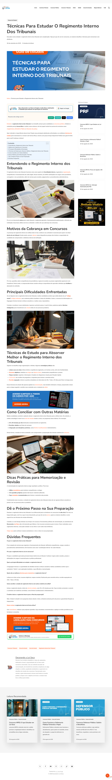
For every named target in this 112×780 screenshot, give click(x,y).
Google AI (69, 117)
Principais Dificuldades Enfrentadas (18, 149)
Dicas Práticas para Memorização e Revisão (20, 154)
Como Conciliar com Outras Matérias (18, 153)
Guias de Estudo (12, 20)
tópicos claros (37, 372)
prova (48, 515)
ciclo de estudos (29, 418)
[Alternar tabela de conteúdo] (46, 143)
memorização (39, 384)
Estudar (9, 124)
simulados (15, 495)
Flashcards (12, 377)
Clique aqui (10, 531)
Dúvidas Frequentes (14, 158)
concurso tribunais (12, 648)
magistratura (10, 129)
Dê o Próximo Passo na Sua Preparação (19, 156)
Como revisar (10, 605)
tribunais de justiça (31, 129)
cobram (34, 235)
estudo (28, 307)
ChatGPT (51, 117)
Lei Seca (16, 524)
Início (8, 98)
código (69, 296)
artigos (29, 372)
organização (66, 172)
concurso (66, 432)
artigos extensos (16, 298)
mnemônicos (16, 490)
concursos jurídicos (59, 124)
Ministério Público (20, 129)
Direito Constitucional (40, 427)
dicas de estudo (23, 648)
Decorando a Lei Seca (25, 657)
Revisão (11, 380)
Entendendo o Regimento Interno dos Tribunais (21, 145)
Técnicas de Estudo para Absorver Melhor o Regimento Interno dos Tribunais (28, 151)
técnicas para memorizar (27, 573)
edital (45, 387)
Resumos (11, 372)
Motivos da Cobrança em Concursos (18, 147)
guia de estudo (33, 648)
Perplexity (58, 117)
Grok (64, 117)
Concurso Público (13, 719)
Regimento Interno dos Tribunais (47, 648)
